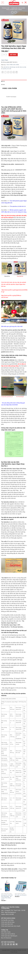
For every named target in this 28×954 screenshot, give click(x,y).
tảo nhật (24, 67)
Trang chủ (5, 8)
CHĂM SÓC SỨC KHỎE (18, 8)
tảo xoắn (9, 68)
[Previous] (1, 892)
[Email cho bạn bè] (11, 72)
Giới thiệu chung (5, 932)
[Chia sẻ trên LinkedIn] (16, 72)
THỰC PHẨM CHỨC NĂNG (14, 9)
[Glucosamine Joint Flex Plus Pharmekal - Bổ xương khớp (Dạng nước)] (7, 886)
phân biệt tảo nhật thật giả (9, 67)
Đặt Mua (13, 54)
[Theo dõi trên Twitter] (8, 944)
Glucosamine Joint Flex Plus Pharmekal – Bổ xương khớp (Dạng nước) (7, 897)
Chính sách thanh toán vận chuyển (10, 926)
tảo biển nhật (19, 67)
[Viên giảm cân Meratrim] (21, 886)
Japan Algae (4, 60)
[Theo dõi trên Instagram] (5, 944)
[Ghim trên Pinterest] (14, 72)
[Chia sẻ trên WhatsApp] (2, 72)
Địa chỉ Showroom (6, 938)
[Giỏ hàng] (25, 2)
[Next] (27, 892)
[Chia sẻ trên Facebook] (5, 72)
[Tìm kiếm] (22, 2)
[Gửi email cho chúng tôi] (11, 944)
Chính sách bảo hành (7, 924)
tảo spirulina (4, 68)
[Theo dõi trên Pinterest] (14, 944)
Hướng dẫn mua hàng (7, 920)
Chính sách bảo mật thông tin (9, 936)
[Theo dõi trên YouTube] (16, 944)
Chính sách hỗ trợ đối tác (8, 934)
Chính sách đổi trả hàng (7, 922)
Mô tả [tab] (3, 81)
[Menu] (2, 2)
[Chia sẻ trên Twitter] (8, 72)
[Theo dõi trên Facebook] (2, 944)
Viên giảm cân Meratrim (21, 895)
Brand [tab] (3, 84)
